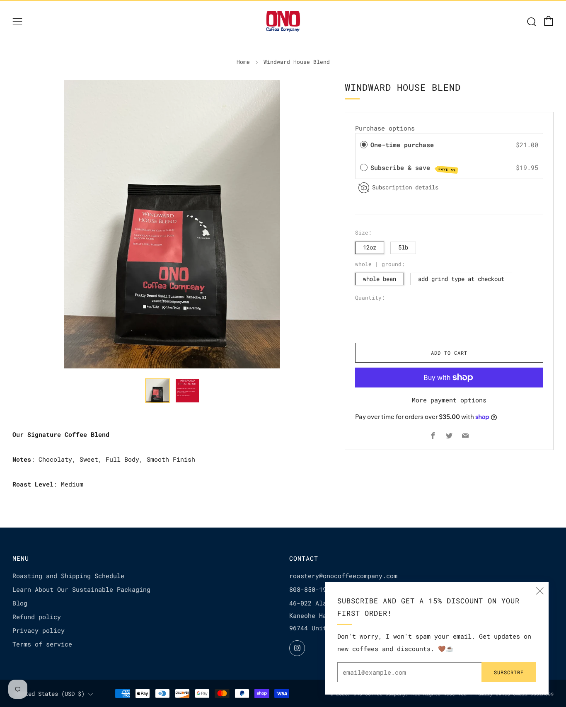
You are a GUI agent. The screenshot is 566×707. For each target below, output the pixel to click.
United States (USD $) (50, 693)
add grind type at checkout (461, 279)
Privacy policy (38, 630)
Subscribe (509, 672)
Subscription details (405, 187)
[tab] (157, 390)
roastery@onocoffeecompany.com (343, 575)
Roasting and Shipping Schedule (68, 575)
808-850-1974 (311, 589)
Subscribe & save (413, 167)
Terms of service (42, 644)
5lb (403, 247)
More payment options (449, 400)
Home (243, 61)
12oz (369, 247)
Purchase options (385, 128)
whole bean (379, 279)
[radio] (364, 145)
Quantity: (370, 298)
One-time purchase (402, 144)
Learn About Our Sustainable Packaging (81, 589)
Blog (19, 603)
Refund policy (36, 617)
